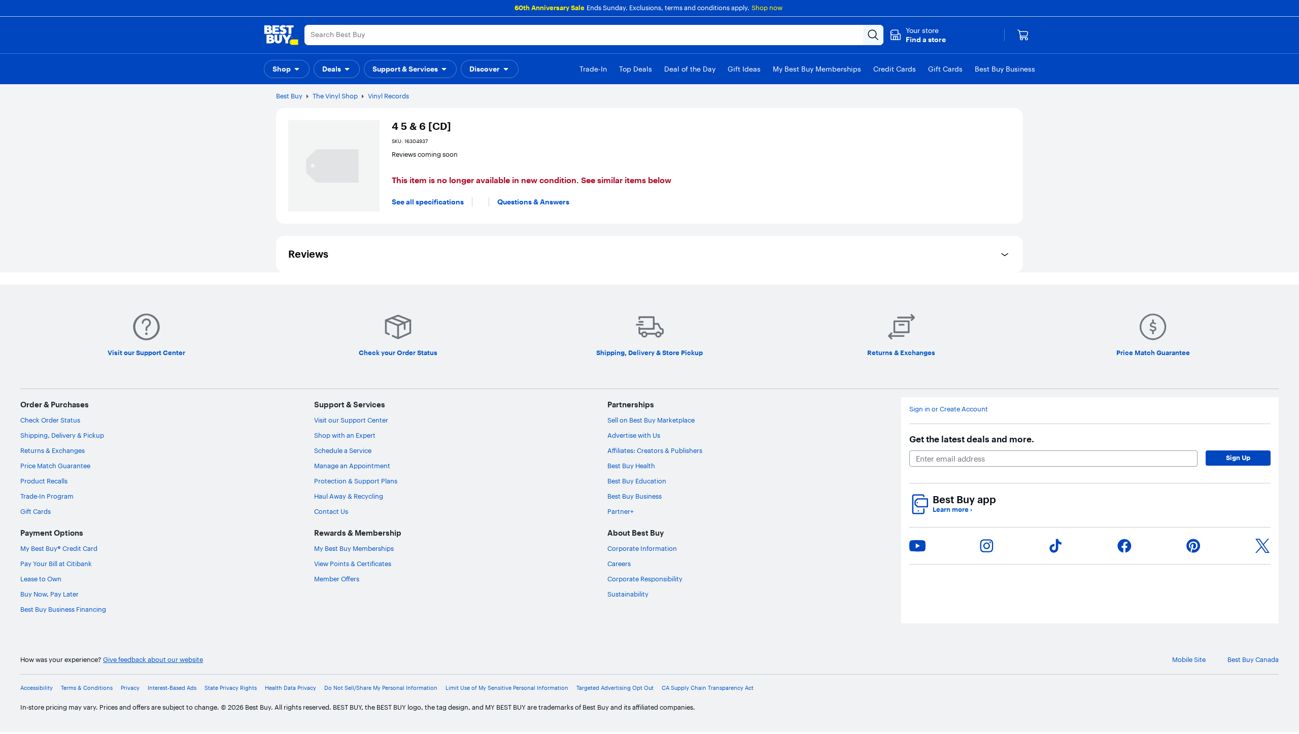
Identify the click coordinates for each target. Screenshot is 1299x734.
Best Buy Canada (1253, 659)
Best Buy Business (634, 496)
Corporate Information (642, 548)
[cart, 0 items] (1023, 35)
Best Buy (289, 96)
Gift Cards (35, 511)
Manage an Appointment (352, 466)
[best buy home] (281, 35)
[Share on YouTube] (917, 546)
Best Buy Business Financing (63, 609)
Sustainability (627, 594)
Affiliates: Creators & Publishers (654, 450)
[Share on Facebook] (1124, 546)
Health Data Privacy (290, 688)
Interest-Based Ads (172, 688)
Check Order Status (50, 420)
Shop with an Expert (344, 435)
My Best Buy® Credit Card (58, 548)
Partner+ (620, 511)
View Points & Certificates (352, 564)
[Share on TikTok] (1055, 546)
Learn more (952, 509)
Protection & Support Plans (355, 481)
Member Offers (336, 579)
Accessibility (36, 688)
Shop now (766, 8)
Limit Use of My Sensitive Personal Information (507, 688)
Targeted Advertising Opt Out (615, 688)
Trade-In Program (47, 496)
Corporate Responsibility (644, 579)
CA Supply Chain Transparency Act (708, 688)
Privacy (130, 688)
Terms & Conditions (87, 688)
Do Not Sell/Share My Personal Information (380, 688)
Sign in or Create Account (948, 409)
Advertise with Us (633, 435)
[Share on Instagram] (986, 546)
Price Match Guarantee (55, 466)
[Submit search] (873, 35)
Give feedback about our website (153, 659)
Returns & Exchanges (52, 450)
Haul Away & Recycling (348, 496)
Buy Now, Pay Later (49, 594)
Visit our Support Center (351, 420)
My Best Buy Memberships (354, 548)
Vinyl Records (388, 96)
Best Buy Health (631, 466)
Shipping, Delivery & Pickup (62, 435)
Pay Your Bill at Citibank (56, 564)
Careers (619, 564)
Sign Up (1238, 457)
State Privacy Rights (230, 688)
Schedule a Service (342, 450)
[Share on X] (1262, 546)
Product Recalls (43, 481)
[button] (918, 35)
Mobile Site (1189, 659)
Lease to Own (40, 579)
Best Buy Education (636, 481)
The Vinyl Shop (335, 96)
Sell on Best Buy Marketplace (651, 420)
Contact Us (331, 511)
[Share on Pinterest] (1193, 546)
